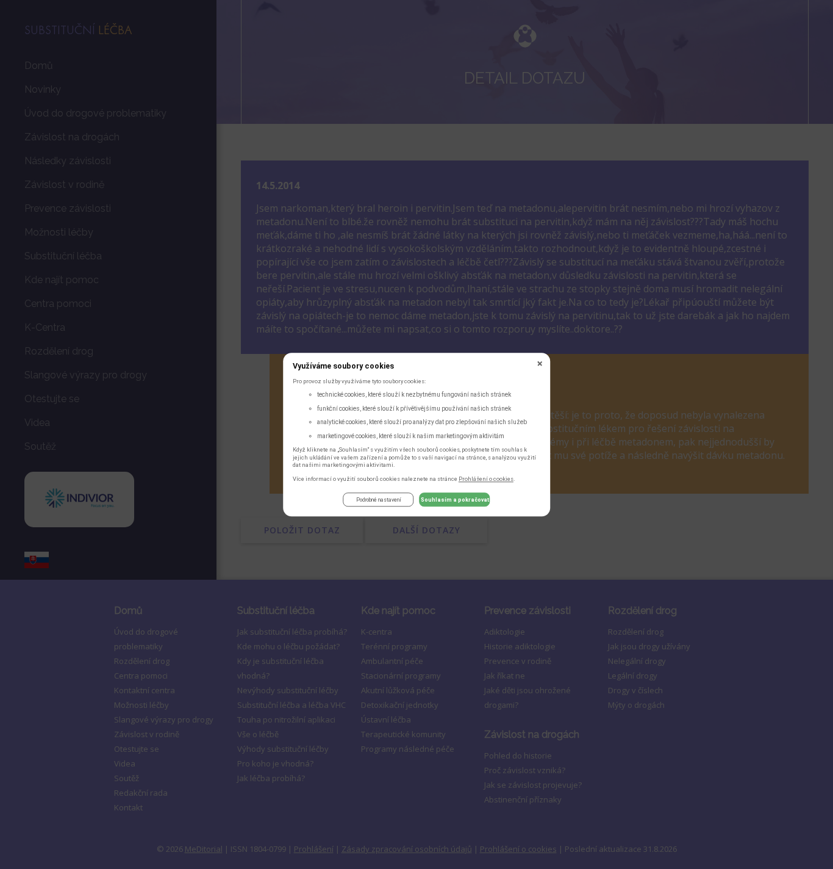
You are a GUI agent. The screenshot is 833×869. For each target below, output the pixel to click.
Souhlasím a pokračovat (455, 500)
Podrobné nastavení (378, 500)
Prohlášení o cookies (486, 478)
